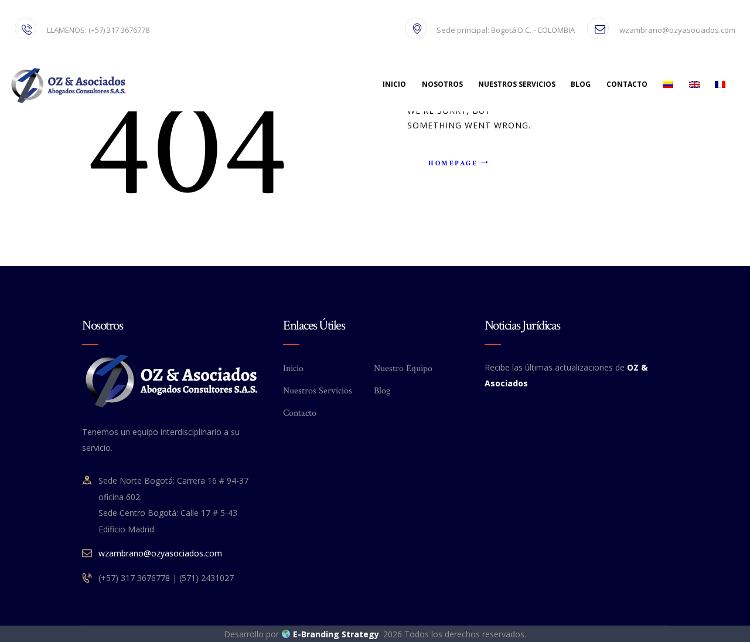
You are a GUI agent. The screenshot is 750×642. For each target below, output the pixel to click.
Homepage (453, 163)
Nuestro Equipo (403, 368)
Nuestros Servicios (317, 391)
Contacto (299, 413)
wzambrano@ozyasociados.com (160, 553)
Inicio (293, 368)
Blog (382, 391)
